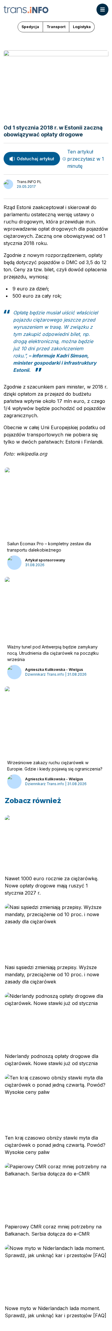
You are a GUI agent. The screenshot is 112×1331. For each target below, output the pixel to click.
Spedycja (30, 27)
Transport (56, 27)
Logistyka (82, 27)
